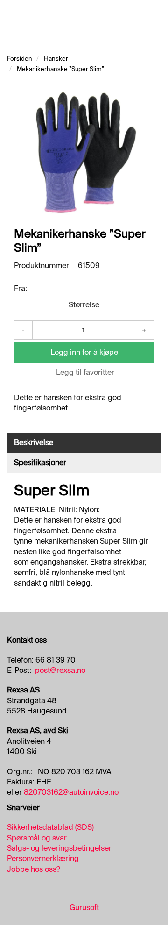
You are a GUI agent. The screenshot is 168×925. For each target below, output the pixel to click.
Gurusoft (84, 907)
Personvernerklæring (43, 858)
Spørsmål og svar (37, 838)
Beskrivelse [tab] (33, 442)
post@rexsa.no (60, 670)
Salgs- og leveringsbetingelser (59, 848)
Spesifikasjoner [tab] (40, 462)
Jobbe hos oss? (33, 869)
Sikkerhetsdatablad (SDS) (50, 827)
